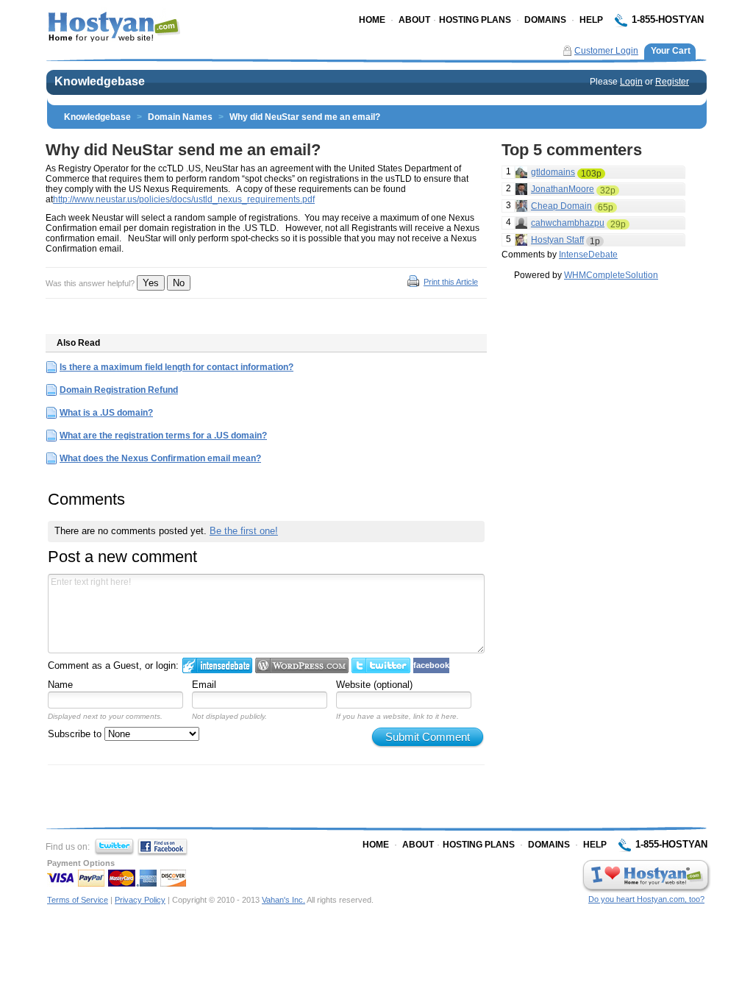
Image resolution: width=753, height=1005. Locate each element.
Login (631, 82)
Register (672, 82)
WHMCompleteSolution (611, 275)
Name (60, 684)
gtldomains (553, 172)
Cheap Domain (561, 206)
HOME (372, 20)
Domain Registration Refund (119, 390)
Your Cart (670, 51)
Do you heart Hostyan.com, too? (646, 899)
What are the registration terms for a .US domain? (163, 435)
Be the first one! (244, 530)
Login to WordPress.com (302, 665)
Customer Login (606, 51)
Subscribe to (76, 733)
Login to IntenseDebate (217, 665)
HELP (591, 20)
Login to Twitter (380, 665)
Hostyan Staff (557, 240)
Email (204, 684)
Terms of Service (77, 899)
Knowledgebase (97, 117)
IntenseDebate (588, 254)
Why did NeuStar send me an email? (304, 117)
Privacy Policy (140, 899)
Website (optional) (374, 684)
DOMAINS (545, 20)
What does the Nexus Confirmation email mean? (160, 458)
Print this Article (451, 281)
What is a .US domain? (106, 413)
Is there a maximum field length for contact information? (176, 367)
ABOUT (414, 20)
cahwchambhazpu (567, 223)
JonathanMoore (562, 189)
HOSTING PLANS (475, 20)
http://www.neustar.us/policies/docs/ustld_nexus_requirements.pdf (184, 199)
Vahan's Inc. (283, 899)
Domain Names (180, 117)
